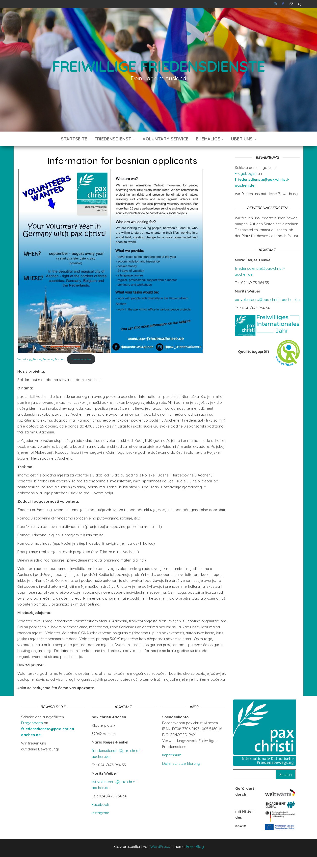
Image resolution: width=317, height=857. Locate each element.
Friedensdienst (113, 139)
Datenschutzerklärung (181, 763)
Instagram (275, 4)
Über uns (242, 139)
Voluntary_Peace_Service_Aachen (41, 359)
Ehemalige (208, 139)
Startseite (74, 139)
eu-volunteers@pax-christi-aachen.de (267, 299)
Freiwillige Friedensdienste (158, 66)
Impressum (171, 755)
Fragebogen (246, 173)
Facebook (283, 4)
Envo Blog (195, 846)
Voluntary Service (165, 139)
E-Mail (291, 4)
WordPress (160, 846)
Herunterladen (81, 359)
